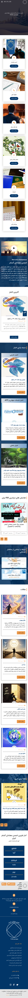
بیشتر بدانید (14, 66)
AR (5, 2)
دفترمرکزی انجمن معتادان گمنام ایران (14, 955)
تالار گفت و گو (14, 127)
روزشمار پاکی (14, 224)
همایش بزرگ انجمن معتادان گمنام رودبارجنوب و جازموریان (14, 525)
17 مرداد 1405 (21, 750)
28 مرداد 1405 (21, 805)
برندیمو (7, 995)
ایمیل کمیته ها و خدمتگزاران (16, 948)
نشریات (14, 192)
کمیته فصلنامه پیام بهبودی (16, 958)
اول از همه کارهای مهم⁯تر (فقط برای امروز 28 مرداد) (14, 809)
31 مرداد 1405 (21, 617)
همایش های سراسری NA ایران (14, 497)
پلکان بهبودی (22, 620)
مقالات (23, 589)
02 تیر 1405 (20, 321)
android (12, 884)
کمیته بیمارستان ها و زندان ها (16, 963)
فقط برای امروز (20, 779)
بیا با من (23, 665)
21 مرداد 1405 (21, 705)
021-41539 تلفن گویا (13, 978)
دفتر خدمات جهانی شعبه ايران (16, 953)
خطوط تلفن (14, 95)
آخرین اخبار (14, 292)
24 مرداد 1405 (21, 661)
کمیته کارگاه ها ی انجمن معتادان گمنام (14, 960)
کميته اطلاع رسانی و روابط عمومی (15, 950)
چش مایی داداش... (21, 709)
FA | (7, 2)
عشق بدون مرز (22, 753)
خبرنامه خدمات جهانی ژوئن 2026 (18, 425)
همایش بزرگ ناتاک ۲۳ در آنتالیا (18, 380)
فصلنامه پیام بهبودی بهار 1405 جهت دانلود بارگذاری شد (14, 471)
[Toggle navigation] (2, 1)
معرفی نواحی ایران (14, 160)
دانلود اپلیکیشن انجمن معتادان (19, 885)
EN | (10, 2)
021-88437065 (14, 975)
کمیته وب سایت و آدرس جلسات (15, 965)
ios (5, 884)
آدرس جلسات (14, 62)
